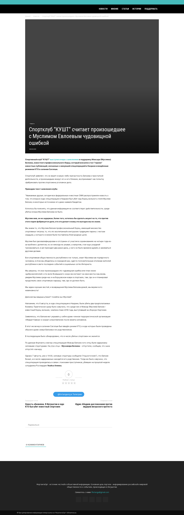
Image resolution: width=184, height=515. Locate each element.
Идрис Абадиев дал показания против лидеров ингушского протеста (93, 405)
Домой (27, 16)
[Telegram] (157, 2)
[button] (164, 9)
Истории (136, 9)
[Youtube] (165, 2)
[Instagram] (153, 2)
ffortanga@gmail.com (100, 492)
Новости (103, 9)
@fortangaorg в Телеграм (69, 394)
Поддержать (151, 9)
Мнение (114, 9)
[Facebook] (149, 2)
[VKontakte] (161, 2)
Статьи (125, 9)
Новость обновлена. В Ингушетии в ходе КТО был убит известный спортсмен (44, 405)
